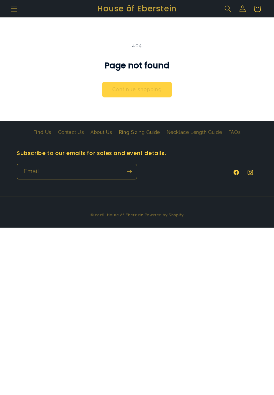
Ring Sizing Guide (139, 132)
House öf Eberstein (125, 215)
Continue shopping (137, 89)
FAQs (235, 132)
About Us (101, 132)
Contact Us (71, 132)
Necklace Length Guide (194, 132)
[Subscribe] (129, 171)
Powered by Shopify (164, 215)
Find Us (42, 132)
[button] (14, 8)
